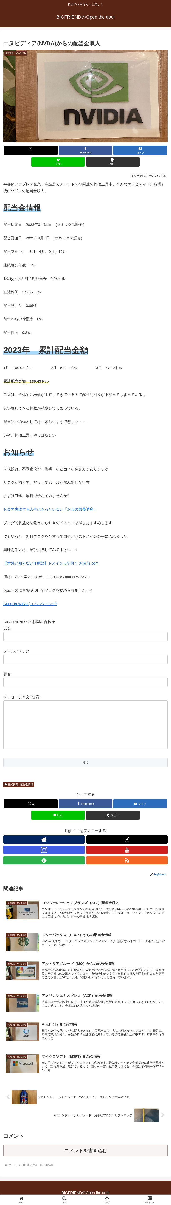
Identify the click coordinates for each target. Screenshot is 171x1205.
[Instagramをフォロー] (44, 850)
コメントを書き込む (85, 1150)
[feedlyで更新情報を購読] (44, 860)
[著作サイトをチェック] (44, 839)
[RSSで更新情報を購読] (127, 860)
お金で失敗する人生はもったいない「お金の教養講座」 (50, 509)
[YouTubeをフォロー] (127, 850)
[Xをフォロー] (127, 839)
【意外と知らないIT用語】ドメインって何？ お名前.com (50, 563)
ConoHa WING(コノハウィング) (30, 604)
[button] (113, 162)
